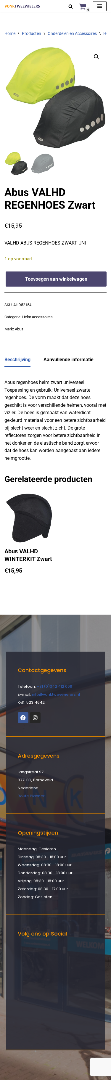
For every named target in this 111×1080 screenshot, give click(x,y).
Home (9, 33)
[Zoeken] (70, 6)
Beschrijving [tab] (17, 359)
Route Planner (31, 796)
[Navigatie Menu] (100, 6)
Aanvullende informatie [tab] (69, 359)
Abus (19, 329)
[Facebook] (23, 717)
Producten (31, 33)
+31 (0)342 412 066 (54, 686)
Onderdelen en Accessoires (72, 33)
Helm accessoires (37, 317)
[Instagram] (35, 717)
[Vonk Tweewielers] (22, 6)
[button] (96, 57)
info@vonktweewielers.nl (56, 694)
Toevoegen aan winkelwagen (56, 279)
